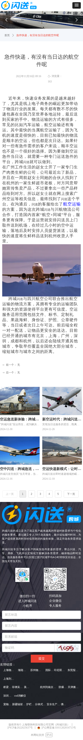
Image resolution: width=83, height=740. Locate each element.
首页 (7, 35)
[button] (76, 5)
